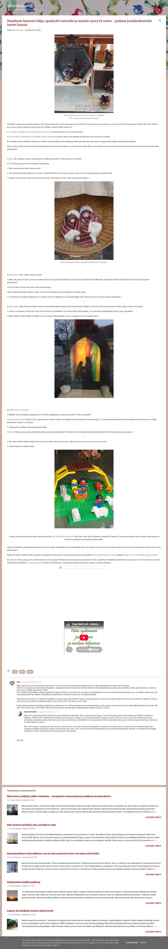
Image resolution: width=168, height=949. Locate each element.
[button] (159, 21)
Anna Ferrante (30, 712)
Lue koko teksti (153, 817)
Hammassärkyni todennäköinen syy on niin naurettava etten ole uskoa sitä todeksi (53, 853)
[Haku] (164, 6)
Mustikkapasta (19, 6)
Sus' (19, 682)
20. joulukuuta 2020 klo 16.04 (31, 682)
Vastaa (20, 740)
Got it (143, 943)
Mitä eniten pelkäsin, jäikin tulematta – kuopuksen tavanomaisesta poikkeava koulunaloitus (59, 796)
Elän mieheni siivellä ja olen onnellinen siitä (31, 824)
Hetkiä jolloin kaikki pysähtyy (23, 882)
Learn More (132, 943)
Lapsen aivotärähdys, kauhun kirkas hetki (30, 910)
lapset (29, 672)
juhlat (22, 672)
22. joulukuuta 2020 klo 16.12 (48, 712)
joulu (15, 672)
